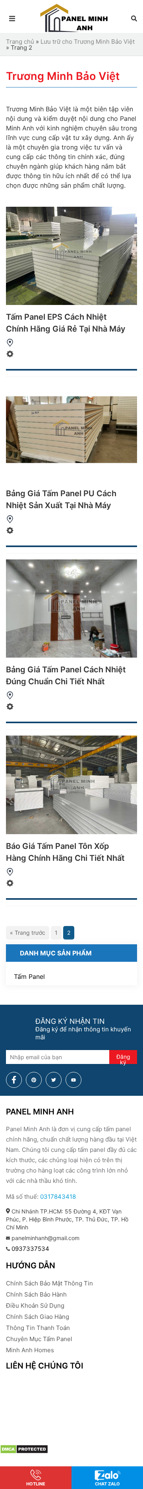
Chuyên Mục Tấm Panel (39, 1339)
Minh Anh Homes (30, 1350)
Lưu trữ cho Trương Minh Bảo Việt (88, 41)
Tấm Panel (29, 976)
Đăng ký (123, 1058)
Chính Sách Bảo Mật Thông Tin (49, 1283)
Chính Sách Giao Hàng (37, 1316)
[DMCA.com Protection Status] (24, 1449)
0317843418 (58, 1196)
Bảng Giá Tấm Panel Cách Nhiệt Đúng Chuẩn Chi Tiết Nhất (66, 675)
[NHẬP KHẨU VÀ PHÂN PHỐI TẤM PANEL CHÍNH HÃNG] (74, 32)
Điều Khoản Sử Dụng (35, 1305)
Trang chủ (20, 41)
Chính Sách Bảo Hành (36, 1294)
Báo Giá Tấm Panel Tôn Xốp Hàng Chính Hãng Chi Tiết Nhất (65, 852)
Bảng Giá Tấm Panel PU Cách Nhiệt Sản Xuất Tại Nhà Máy (61, 499)
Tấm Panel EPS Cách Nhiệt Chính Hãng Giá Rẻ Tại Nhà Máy (66, 323)
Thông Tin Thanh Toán (38, 1328)
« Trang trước (27, 932)
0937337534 (30, 1248)
